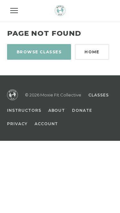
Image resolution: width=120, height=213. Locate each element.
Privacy (17, 123)
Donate (82, 110)
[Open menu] (14, 10)
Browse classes (39, 51)
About (56, 110)
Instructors (24, 110)
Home (92, 51)
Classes (98, 95)
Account (46, 123)
